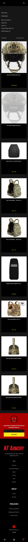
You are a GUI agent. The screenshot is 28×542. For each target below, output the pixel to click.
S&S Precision (5, 31)
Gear (14, 478)
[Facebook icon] (12, 532)
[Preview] (25, 47)
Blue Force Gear (5, 20)
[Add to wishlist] (25, 45)
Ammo (14, 475)
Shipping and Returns (14, 512)
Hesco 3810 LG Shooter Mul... (14, 161)
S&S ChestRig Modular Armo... (14, 397)
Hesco (3, 25)
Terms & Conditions (14, 509)
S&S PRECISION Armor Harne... (14, 358)
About (14, 494)
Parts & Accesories (14, 469)
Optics (14, 472)
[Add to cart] (25, 180)
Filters (4, 38)
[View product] (25, 43)
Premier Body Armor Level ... (14, 283)
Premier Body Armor (6, 28)
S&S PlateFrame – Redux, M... (14, 200)
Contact (14, 497)
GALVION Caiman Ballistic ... (14, 75)
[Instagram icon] (15, 532)
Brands (14, 482)
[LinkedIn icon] (14, 532)
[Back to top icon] (14, 526)
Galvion (3, 23)
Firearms (14, 465)
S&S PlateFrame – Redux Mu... (14, 239)
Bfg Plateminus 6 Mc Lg (14, 319)
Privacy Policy (14, 515)
